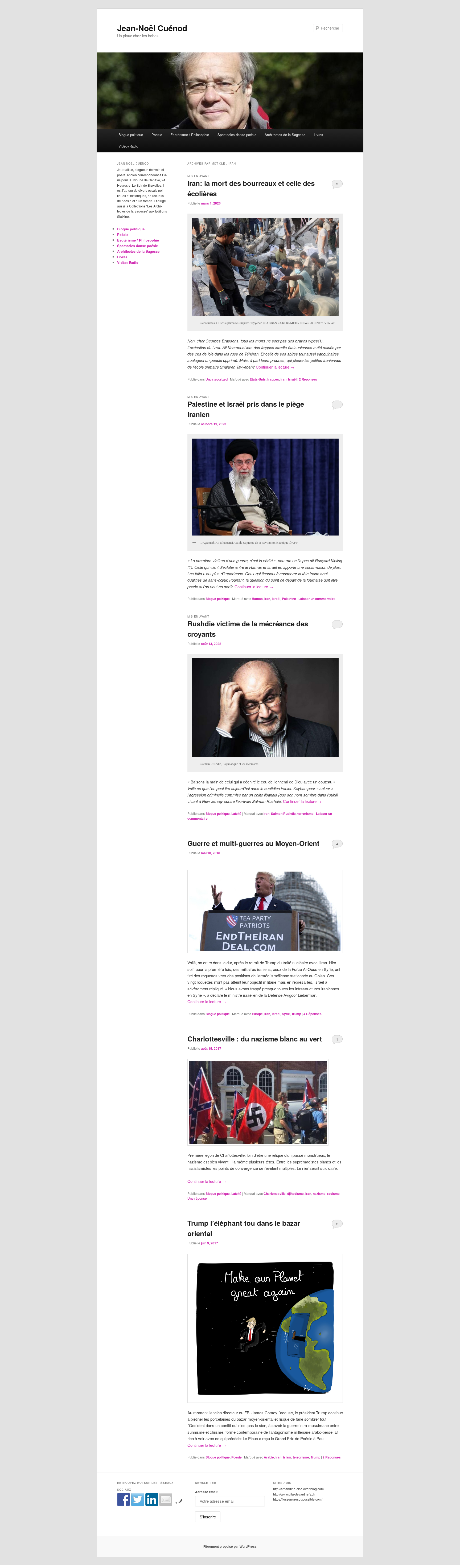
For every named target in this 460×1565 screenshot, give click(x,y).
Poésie (156, 134)
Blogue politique (130, 134)
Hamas (257, 598)
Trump (296, 1013)
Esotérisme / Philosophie (189, 134)
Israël (292, 379)
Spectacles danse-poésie (236, 134)
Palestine (289, 598)
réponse (197, 1198)
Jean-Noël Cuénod (152, 28)
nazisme (319, 1193)
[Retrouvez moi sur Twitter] (137, 1499)
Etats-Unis (258, 379)
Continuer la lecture (275, 367)
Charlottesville (275, 1193)
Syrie (286, 1013)
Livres (318, 134)
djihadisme (295, 1193)
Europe (257, 1013)
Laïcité (236, 813)
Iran (283, 379)
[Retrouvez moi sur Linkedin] (151, 1499)
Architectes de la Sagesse (285, 134)
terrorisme (305, 813)
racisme (333, 1193)
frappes (273, 379)
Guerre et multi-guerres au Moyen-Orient (253, 843)
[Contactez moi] (165, 1499)
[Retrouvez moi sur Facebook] (123, 1499)
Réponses (308, 379)
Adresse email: (206, 1491)
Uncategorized (217, 379)
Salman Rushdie (283, 813)
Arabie (269, 1457)
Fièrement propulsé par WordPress (230, 1546)
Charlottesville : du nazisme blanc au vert (254, 1039)
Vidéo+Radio (128, 146)
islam (287, 1457)
